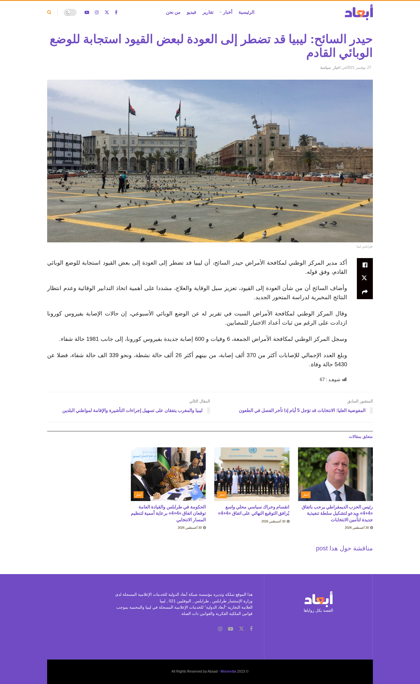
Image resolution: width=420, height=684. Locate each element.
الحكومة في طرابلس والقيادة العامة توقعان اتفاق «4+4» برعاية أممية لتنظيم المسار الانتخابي (168, 513)
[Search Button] (49, 12)
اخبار (337, 67)
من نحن (173, 12)
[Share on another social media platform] (365, 292)
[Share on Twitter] (365, 278)
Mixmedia (228, 671)
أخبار (227, 12)
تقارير (208, 12)
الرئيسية (246, 12)
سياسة (325, 67)
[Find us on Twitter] (107, 12)
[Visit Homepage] (359, 12)
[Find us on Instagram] (97, 12)
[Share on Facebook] (365, 265)
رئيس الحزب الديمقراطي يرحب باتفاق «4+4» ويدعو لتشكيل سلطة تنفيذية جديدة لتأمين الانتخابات (337, 513)
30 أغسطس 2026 (357, 527)
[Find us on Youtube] (87, 12)
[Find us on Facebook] (116, 12)
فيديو (191, 12)
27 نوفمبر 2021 (359, 67)
